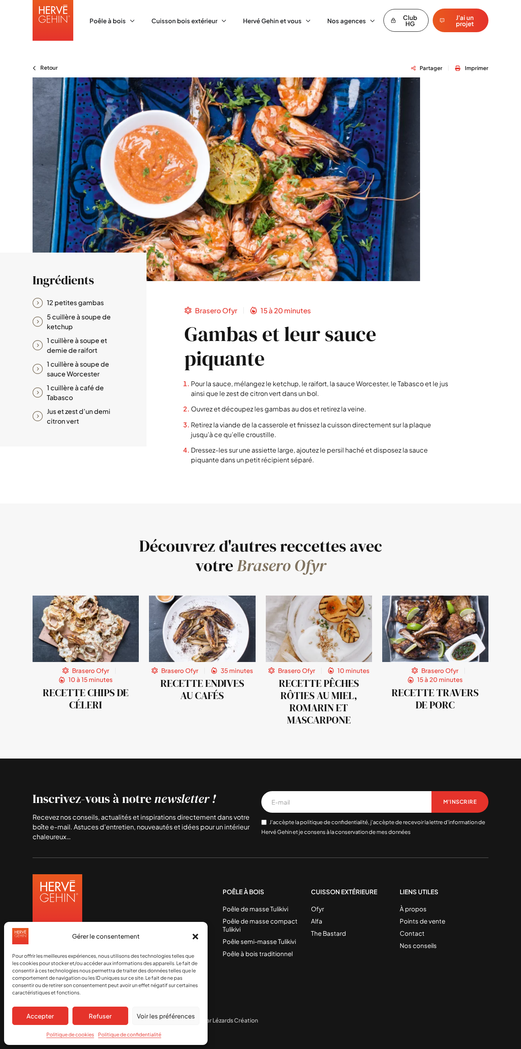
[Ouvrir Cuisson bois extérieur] (224, 21)
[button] (195, 936)
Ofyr (317, 909)
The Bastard (328, 933)
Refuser (100, 1016)
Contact (412, 933)
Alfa (316, 921)
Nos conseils (418, 945)
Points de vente (422, 921)
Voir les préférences (166, 1016)
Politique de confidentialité (129, 1034)
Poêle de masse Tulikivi (255, 909)
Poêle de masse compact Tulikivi (260, 925)
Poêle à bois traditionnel (258, 953)
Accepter (40, 1016)
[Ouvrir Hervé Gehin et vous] (308, 21)
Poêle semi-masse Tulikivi (259, 941)
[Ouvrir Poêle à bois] (132, 21)
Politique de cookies (70, 1034)
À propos (413, 909)
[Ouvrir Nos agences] (372, 21)
